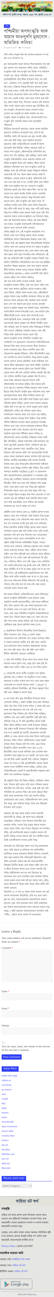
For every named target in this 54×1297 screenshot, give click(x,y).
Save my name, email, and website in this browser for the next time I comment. (26, 1048)
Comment (7, 948)
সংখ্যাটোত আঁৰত (8, 1136)
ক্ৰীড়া (4, 1103)
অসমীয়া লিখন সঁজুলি (9, 1076)
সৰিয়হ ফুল (6, 1163)
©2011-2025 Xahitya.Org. (27, 1294)
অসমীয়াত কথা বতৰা (21, 1259)
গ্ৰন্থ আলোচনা (7, 1089)
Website (5, 1025)
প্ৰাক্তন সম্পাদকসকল (9, 1126)
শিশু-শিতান (6, 1149)
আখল (4, 1094)
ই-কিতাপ (5, 1140)
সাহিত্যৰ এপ (6, 1080)
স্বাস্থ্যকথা (5, 1113)
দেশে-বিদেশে (6, 1085)
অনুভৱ (4, 1108)
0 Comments (26, 47)
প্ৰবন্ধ (7, 26)
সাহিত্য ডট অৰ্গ (18, 1265)
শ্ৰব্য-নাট (5, 1145)
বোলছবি (5, 1099)
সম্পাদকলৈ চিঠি (7, 1122)
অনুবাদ (4, 1117)
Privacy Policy (8, 1246)
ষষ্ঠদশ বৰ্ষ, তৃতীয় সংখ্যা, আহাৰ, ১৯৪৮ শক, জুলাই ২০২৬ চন (27, 14)
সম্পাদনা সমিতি (7, 1131)
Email (5, 1008)
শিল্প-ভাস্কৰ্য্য (6, 1168)
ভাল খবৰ (5, 1159)
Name (5, 991)
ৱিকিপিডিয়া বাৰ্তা (8, 1154)
